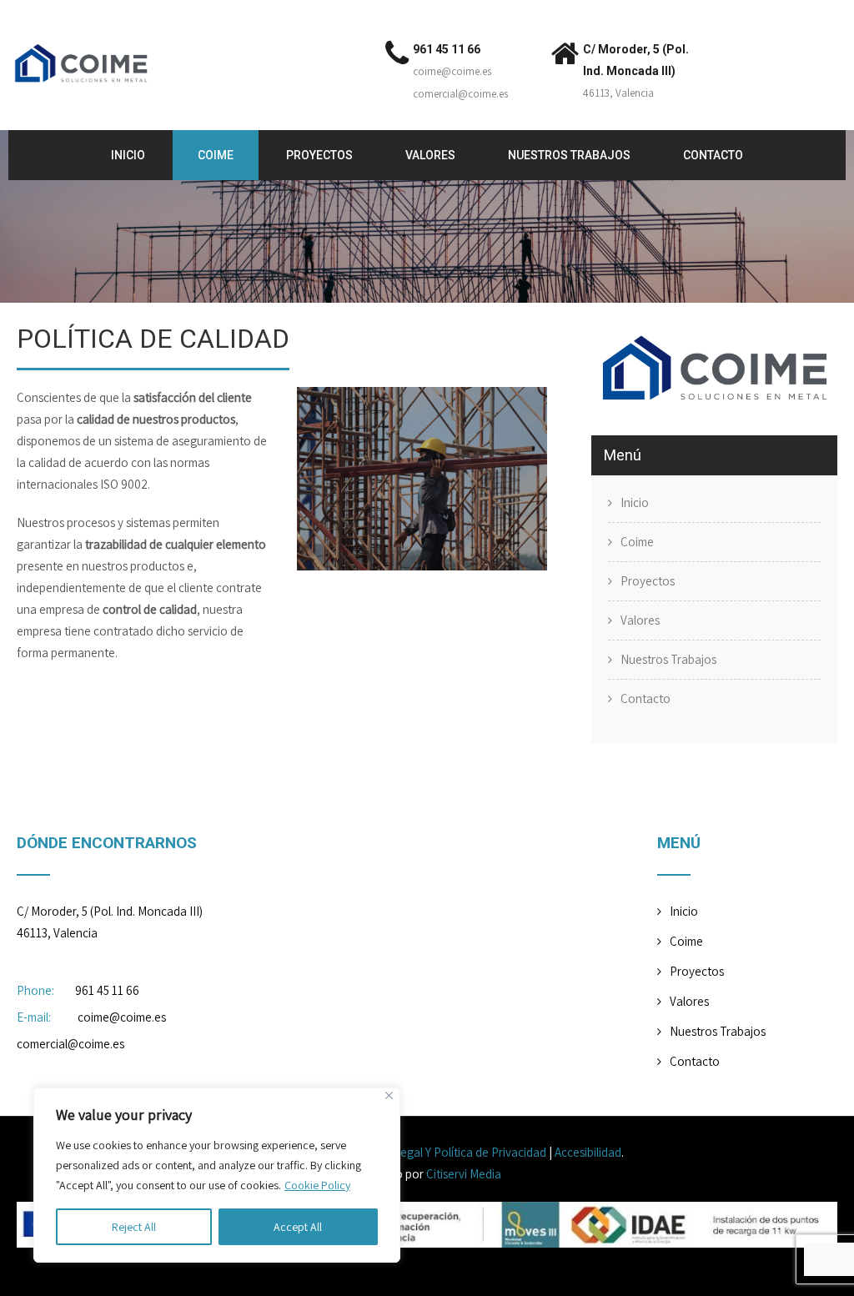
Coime (216, 155)
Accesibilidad (588, 1152)
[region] (216, 1175)
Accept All (298, 1226)
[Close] (389, 1095)
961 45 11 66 (446, 49)
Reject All (134, 1226)
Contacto (713, 155)
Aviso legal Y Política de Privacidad (457, 1152)
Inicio (128, 155)
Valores (430, 155)
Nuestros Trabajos (569, 155)
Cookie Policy (317, 1185)
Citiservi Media (463, 1174)
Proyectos (319, 155)
